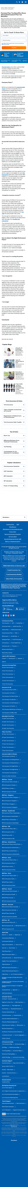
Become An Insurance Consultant (13, 534)
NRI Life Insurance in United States (10, 847)
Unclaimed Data (10, 524)
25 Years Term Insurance (8, 737)
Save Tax (4, 948)
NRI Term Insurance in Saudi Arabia (10, 823)
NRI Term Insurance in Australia (9, 916)
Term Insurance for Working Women (10, 759)
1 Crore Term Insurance (7, 684)
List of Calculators (6, 1110)
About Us (4, 934)
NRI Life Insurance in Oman (8, 863)
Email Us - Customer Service (9, 1073)
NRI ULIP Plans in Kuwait (7, 897)
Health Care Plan (17, 626)
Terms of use (19, 944)
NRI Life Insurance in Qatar (8, 878)
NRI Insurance (5, 636)
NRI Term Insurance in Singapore (9, 807)
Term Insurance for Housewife (9, 772)
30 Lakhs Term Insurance (8, 725)
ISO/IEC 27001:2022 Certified (13, 1113)
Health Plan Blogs (6, 1057)
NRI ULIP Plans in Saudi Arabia (9, 819)
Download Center (6, 989)
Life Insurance (5, 642)
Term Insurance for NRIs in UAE (9, 712)
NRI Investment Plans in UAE (9, 828)
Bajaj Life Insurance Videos (8, 954)
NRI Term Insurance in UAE (8, 838)
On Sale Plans (14, 636)
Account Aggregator (20, 1035)
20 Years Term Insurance (8, 740)
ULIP (13, 623)
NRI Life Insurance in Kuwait (8, 894)
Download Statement (16, 1008)
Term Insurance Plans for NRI (9, 689)
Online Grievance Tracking (8, 1025)
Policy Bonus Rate (6, 951)
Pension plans (6, 67)
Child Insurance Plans (16, 629)
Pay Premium (5, 1008)
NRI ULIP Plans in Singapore (8, 804)
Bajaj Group (17, 934)
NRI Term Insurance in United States (10, 854)
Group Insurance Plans (7, 633)
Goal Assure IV (12, 658)
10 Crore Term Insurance (8, 667)
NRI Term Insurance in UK (8, 929)
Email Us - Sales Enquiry (7, 1069)
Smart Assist (12, 948)
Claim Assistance (19, 1002)
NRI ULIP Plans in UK (20, 925)
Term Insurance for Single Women (10, 769)
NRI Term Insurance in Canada (9, 791)
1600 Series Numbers (7, 993)
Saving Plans (19, 623)
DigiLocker (15, 989)
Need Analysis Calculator (8, 1106)
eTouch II (4, 658)
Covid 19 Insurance (16, 639)
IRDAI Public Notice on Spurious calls (14, 565)
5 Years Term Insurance (7, 750)
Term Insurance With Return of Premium (11, 709)
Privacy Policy (12, 531)
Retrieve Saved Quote (7, 649)
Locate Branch (5, 1076)
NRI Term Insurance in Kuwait (9, 901)
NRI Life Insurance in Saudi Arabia (10, 816)
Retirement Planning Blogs (8, 1054)
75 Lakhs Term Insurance (8, 718)
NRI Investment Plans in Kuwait (9, 891)
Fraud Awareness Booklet (14, 574)
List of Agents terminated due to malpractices (13, 1091)
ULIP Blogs (4, 1047)
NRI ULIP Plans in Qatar (7, 882)
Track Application (16, 1005)
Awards (10, 934)
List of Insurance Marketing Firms (10, 1097)
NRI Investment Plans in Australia (10, 906)
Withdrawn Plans (6, 639)
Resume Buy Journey (7, 652)
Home (2, 7)
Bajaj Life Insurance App (19, 1110)
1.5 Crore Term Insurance (8, 680)
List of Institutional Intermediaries (10, 1094)
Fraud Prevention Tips (14, 570)
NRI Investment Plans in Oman (9, 860)
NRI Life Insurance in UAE (8, 832)
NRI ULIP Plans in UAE (7, 835)
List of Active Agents (7, 1087)
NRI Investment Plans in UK (8, 922)
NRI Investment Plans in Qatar (9, 875)
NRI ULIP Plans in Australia (8, 913)
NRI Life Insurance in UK (7, 925)
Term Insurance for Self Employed (10, 702)
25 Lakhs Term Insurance (8, 728)
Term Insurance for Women (8, 756)
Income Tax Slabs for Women (9, 776)
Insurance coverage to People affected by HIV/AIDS (12, 978)
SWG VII (4, 661)
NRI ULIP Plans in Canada (8, 788)
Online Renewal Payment (8, 1103)
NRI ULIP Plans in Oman (7, 866)
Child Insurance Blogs (14, 1047)
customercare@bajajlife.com (11, 596)
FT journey (14, 646)
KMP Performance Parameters (9, 967)
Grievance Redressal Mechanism (10, 1018)
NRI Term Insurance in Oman (8, 869)
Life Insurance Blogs (19, 1044)
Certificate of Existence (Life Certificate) (12, 1031)
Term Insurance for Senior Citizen (10, 696)
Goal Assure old (5, 646)
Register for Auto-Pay (7, 1002)
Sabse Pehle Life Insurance (14, 578)
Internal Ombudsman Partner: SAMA (12, 539)
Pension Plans (5, 629)
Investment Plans (6, 626)
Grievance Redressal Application (10, 1022)
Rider (16, 633)
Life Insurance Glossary (7, 941)
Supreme (20, 658)
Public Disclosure (6, 964)
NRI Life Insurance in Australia (9, 910)
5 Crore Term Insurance (7, 670)
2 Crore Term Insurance (7, 677)
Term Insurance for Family (8, 693)
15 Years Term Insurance (8, 744)
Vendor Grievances (18, 957)
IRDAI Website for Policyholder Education (12, 529)
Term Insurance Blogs (7, 1044)
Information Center (6, 957)
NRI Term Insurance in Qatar (8, 885)
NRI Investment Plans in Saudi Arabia (11, 813)
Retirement (11, 7)
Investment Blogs (17, 1050)
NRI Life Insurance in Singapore (9, 800)
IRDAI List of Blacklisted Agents (12, 541)
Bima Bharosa (12, 527)
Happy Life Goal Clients (7, 944)
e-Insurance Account (7, 1035)
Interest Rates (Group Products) (10, 971)
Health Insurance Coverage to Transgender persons (12, 986)
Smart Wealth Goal (15, 642)
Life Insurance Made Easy (8, 938)
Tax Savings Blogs (6, 1050)
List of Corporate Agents (17, 974)
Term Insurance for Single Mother (10, 766)
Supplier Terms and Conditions (9, 961)
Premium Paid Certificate (8, 1012)
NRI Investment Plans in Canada (9, 781)
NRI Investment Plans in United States (11, 844)
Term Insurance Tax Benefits (9, 699)
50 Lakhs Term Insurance (8, 721)
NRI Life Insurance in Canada (9, 785)
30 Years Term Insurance (8, 734)
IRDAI (18, 524)
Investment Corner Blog (18, 1057)
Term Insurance (5, 623)
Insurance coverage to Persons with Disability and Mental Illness (13, 982)
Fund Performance (6, 1015)
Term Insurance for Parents (8, 706)
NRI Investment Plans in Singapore (10, 797)
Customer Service (6, 1063)
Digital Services (5, 1005)
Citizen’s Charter (6, 1038)
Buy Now (14, 47)
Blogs (6, 7)
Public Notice (5, 974)
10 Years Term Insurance (8, 747)
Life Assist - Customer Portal (9, 999)
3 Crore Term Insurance (7, 674)
